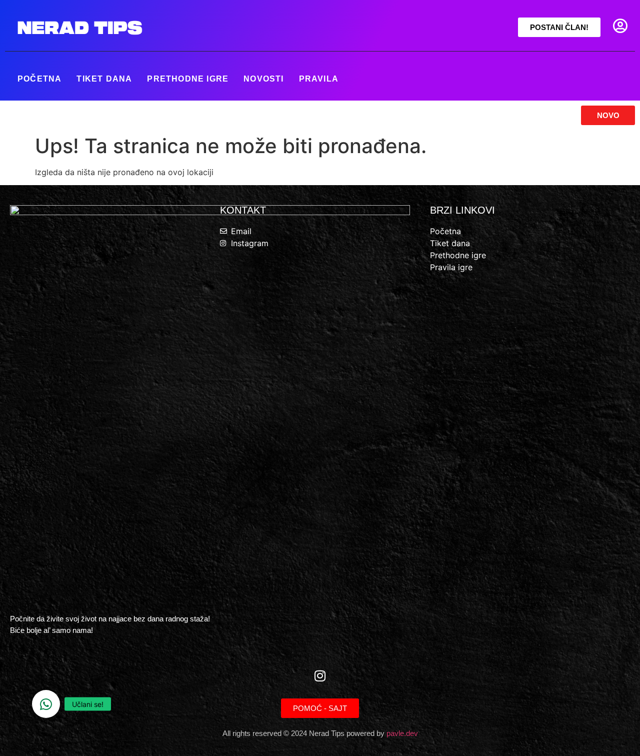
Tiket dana (104, 79)
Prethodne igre (187, 79)
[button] (46, 704)
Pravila (318, 79)
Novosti (264, 79)
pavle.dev (402, 733)
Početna (40, 79)
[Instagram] (320, 675)
